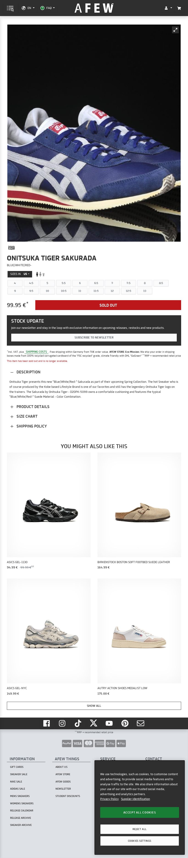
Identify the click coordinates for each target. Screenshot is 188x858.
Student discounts (67, 796)
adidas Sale (17, 788)
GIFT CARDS (16, 767)
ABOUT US (61, 767)
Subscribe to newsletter (94, 337)
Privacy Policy (109, 799)
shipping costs (36, 351)
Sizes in (18, 274)
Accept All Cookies (139, 812)
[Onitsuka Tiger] (11, 247)
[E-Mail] (141, 723)
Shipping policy (31, 426)
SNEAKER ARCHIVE (21, 825)
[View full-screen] (175, 29)
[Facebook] (47, 723)
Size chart (27, 416)
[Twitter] (94, 723)
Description (28, 371)
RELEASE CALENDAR (21, 810)
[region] (139, 807)
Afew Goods (63, 781)
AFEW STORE (94, 8)
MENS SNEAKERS (20, 796)
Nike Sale (16, 781)
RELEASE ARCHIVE (20, 817)
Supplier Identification (135, 799)
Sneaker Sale (18, 774)
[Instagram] (63, 723)
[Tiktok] (78, 723)
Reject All (140, 829)
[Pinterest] (125, 723)
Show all (94, 705)
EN (29, 8)
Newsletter (63, 788)
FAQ (49, 8)
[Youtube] (110, 723)
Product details (33, 406)
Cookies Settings (139, 840)
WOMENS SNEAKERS (21, 803)
